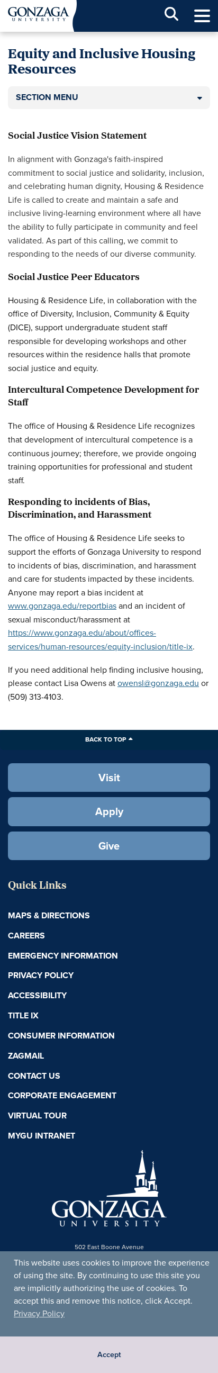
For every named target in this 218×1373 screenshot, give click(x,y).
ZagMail (26, 1056)
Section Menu (47, 97)
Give (109, 846)
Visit (109, 777)
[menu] (202, 16)
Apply (109, 811)
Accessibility (37, 995)
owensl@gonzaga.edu (158, 683)
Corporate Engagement (62, 1095)
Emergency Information (63, 956)
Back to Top (105, 739)
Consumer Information (61, 1035)
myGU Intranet (41, 1136)
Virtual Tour (37, 1115)
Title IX (23, 1015)
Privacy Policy (39, 1313)
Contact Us (34, 1076)
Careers (26, 935)
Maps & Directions (49, 915)
